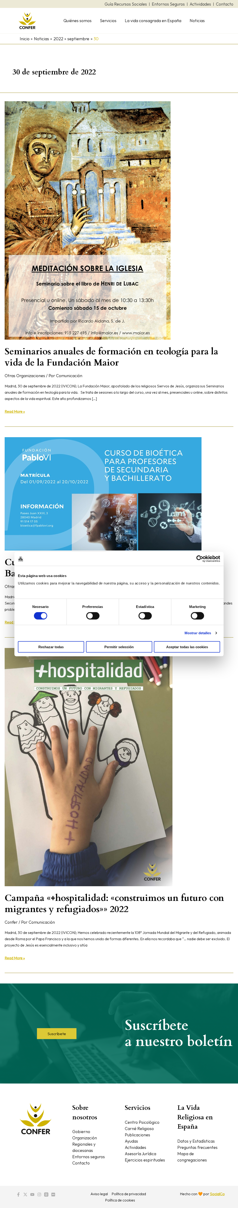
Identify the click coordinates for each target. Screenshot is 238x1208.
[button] (56, 1033)
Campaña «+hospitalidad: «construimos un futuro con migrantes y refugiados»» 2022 (114, 903)
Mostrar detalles (198, 633)
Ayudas (131, 1141)
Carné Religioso (139, 1128)
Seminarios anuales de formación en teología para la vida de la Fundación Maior (111, 357)
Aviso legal (99, 1193)
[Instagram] (39, 1194)
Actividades (135, 1147)
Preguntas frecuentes (197, 1147)
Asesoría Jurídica (140, 1153)
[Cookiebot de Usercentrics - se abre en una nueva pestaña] (199, 558)
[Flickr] (53, 1194)
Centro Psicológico (142, 1122)
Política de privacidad (129, 1193)
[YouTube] (32, 1194)
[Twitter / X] (25, 1194)
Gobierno (81, 1131)
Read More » (15, 411)
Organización (84, 1138)
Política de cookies (120, 1200)
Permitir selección (119, 647)
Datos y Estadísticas (196, 1141)
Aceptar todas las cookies (187, 647)
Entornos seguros (88, 1156)
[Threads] (46, 1194)
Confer (11, 922)
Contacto (81, 1163)
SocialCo (217, 1193)
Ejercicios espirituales (145, 1160)
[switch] (92, 616)
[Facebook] (18, 1194)
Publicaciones (137, 1135)
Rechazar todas (51, 647)
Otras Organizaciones (25, 375)
